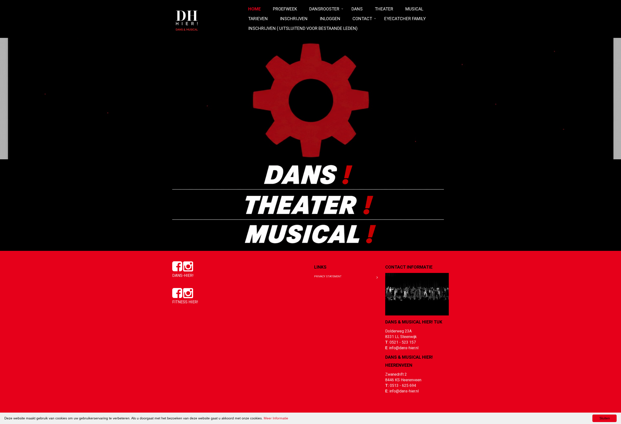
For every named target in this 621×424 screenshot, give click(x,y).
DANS (357, 8)
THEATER (384, 8)
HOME (254, 8)
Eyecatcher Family (405, 18)
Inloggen (330, 18)
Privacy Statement (328, 276)
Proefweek (285, 8)
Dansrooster (324, 8)
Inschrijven (294, 18)
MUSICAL (414, 8)
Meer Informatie (276, 418)
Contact (362, 18)
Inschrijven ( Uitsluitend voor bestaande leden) (303, 28)
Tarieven (258, 18)
